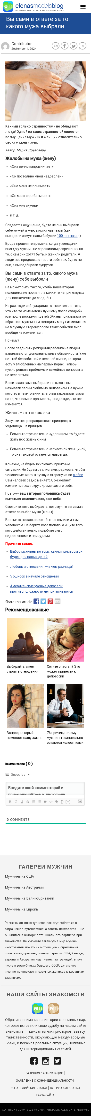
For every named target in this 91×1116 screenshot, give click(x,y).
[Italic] (16, 802)
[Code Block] (51, 802)
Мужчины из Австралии (24, 887)
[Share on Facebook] (35, 601)
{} (62, 801)
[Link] (56, 802)
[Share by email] (56, 601)
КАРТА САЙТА (45, 1095)
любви (78, 475)
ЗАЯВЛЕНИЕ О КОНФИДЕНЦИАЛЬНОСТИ (45, 1080)
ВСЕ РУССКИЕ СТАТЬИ (65, 1088)
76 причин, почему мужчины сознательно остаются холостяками (65, 737)
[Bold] (10, 802)
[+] (68, 801)
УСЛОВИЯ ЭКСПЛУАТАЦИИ (44, 1073)
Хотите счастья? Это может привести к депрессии (63, 671)
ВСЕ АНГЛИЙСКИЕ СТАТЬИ (28, 1088)
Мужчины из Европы (22, 909)
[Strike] (27, 802)
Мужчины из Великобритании (29, 898)
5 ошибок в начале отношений (34, 576)
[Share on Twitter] (42, 601)
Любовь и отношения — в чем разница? (42, 566)
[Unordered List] (39, 802)
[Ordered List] (33, 802)
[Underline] (22, 802)
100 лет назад (68, 236)
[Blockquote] (45, 802)
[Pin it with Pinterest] (49, 601)
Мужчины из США (19, 876)
